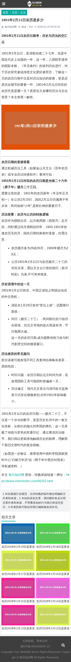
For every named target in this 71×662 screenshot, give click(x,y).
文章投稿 (28, 640)
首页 (5, 12)
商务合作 (42, 640)
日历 (14, 12)
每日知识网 (16, 474)
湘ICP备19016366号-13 (35, 646)
